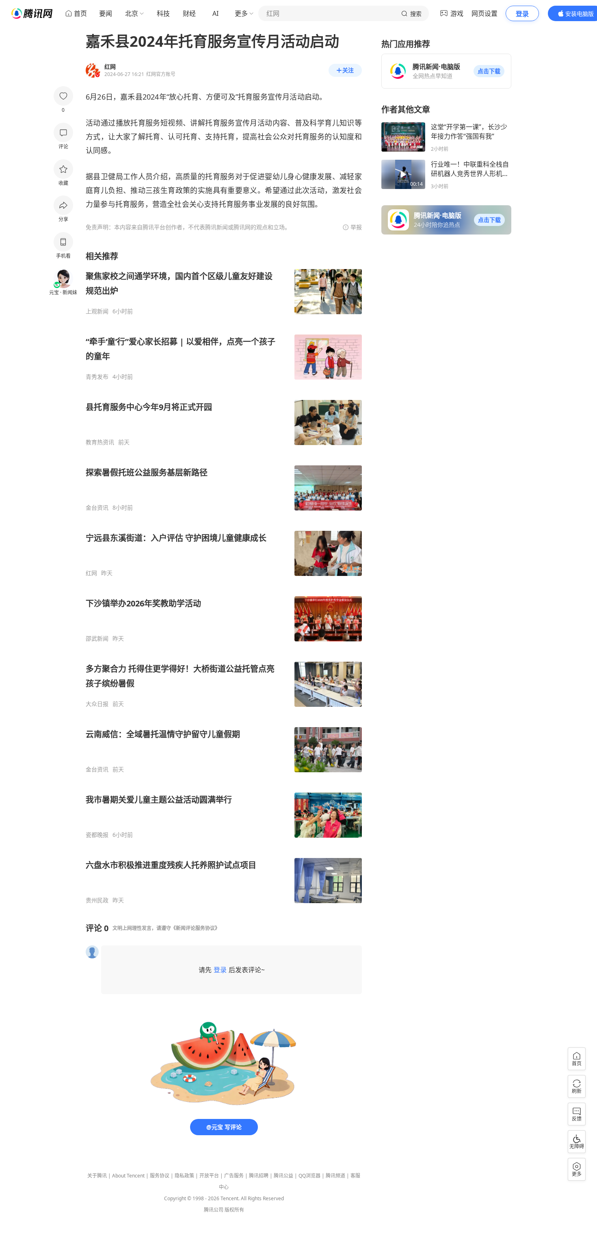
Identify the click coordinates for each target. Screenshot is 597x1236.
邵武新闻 (97, 638)
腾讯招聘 (258, 1175)
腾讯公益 (283, 1175)
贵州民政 (97, 900)
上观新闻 (97, 311)
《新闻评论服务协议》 (195, 928)
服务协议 (159, 1175)
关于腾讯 (97, 1175)
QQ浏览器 (309, 1175)
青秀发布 (97, 377)
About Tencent (128, 1175)
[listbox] (224, 577)
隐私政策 (184, 1175)
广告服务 (234, 1175)
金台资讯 (97, 507)
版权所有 (234, 1209)
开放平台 (209, 1175)
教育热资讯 (100, 442)
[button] (489, 71)
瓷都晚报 (97, 835)
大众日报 (97, 704)
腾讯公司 (213, 1209)
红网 (91, 573)
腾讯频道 (335, 1175)
